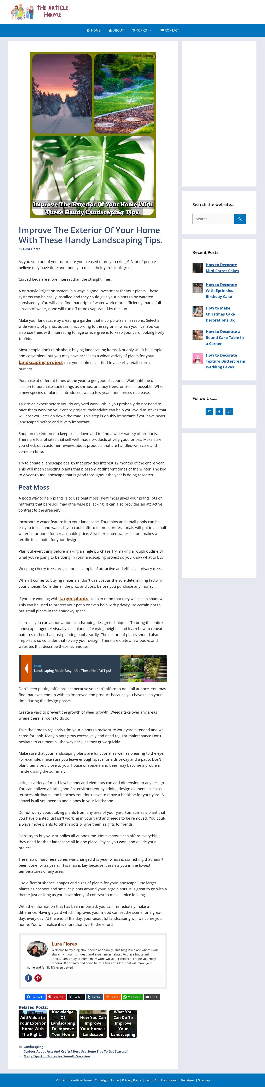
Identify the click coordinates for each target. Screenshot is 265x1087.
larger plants (73, 598)
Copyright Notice (107, 1080)
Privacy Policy (132, 1080)
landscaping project (41, 362)
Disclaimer (187, 1080)
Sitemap (204, 1080)
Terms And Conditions (160, 1080)
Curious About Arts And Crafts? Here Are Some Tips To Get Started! (76, 1051)
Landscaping (33, 1046)
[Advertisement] (181, 11)
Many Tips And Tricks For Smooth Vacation (57, 1056)
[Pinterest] (38, 978)
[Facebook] (28, 978)
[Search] (240, 219)
